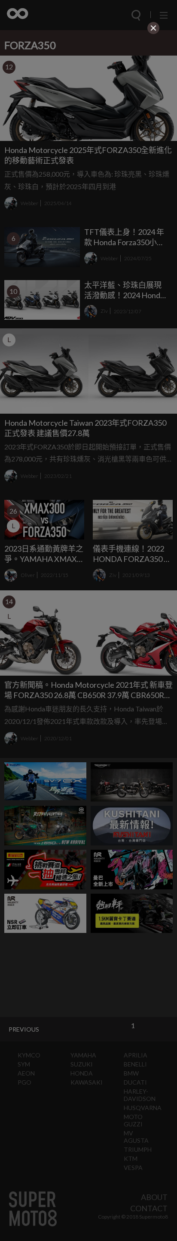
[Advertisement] (88, 90)
